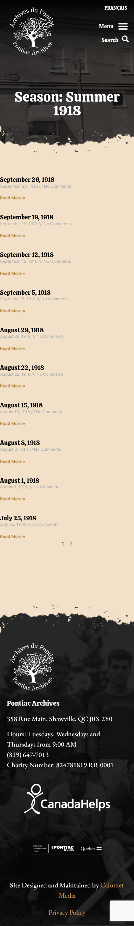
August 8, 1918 (20, 443)
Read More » (12, 197)
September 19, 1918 (26, 217)
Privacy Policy (67, 912)
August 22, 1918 (22, 368)
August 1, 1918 (19, 481)
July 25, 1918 (18, 518)
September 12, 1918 (27, 255)
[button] (123, 26)
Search (110, 40)
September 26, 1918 (27, 180)
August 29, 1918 (22, 330)
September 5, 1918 (25, 292)
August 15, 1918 (21, 405)
